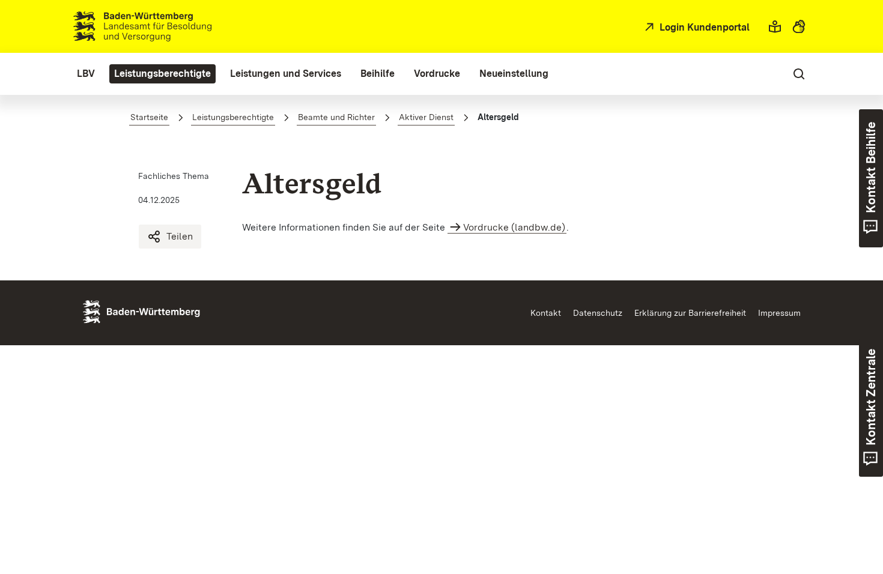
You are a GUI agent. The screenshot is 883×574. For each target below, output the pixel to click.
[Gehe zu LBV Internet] (142, 26)
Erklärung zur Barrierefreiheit (690, 313)
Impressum (779, 313)
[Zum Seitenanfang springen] (850, 508)
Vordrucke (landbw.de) (514, 227)
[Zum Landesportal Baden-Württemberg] (161, 310)
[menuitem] (86, 73)
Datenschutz (597, 313)
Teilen (179, 236)
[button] (775, 26)
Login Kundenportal (703, 27)
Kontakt (545, 313)
